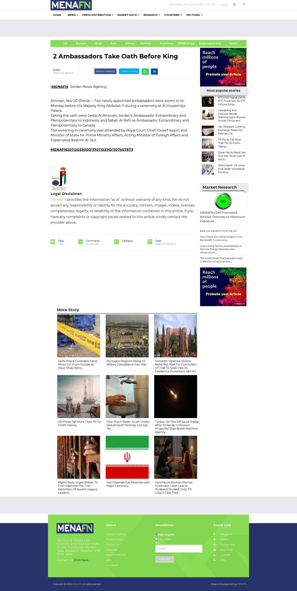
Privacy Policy (114, 539)
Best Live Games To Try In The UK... (219, 230)
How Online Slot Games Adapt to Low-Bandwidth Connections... (221, 238)
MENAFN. (77, 584)
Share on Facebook (105, 71)
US (61, 43)
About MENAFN (116, 554)
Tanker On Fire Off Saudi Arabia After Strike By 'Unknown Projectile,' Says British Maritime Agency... (177, 427)
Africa (129, 43)
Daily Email (226, 549)
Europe (81, 43)
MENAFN (60, 87)
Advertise (111, 549)
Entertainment (205, 43)
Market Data (127, 15)
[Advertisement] (149, 28)
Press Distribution (96, 15)
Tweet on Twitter (129, 71)
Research (150, 15)
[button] (234, 4)
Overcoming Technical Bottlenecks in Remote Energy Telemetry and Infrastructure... (221, 249)
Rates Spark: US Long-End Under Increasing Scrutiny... (231, 169)
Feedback (112, 565)
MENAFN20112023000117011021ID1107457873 (92, 149)
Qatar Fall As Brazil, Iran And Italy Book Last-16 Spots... (232, 156)
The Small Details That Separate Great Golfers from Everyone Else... (221, 260)
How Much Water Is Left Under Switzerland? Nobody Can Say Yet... (128, 425)
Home (57, 15)
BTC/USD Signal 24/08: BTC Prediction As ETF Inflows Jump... (232, 101)
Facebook (225, 534)
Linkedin (224, 554)
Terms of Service (116, 534)
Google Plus (227, 544)
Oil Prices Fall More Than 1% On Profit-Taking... (229, 143)
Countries (172, 15)
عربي (224, 4)
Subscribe (164, 558)
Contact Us (112, 544)
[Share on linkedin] (154, 71)
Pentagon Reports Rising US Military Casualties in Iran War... (127, 362)
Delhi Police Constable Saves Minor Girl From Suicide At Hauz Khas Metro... (77, 364)
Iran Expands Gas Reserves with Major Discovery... (128, 484)
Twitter (224, 539)
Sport (231, 43)
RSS (222, 560)
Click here (81, 560)
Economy (167, 43)
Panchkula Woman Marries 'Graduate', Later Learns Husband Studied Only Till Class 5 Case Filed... (173, 487)
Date (56, 70)
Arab (98, 43)
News (72, 15)
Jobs (109, 560)
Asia (113, 43)
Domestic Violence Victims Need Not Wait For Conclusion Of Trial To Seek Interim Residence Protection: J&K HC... (176, 366)
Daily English (166, 534)
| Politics (145, 43)
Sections (193, 15)
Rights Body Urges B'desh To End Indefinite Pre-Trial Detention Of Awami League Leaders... (78, 487)
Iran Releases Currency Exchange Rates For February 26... (232, 130)
